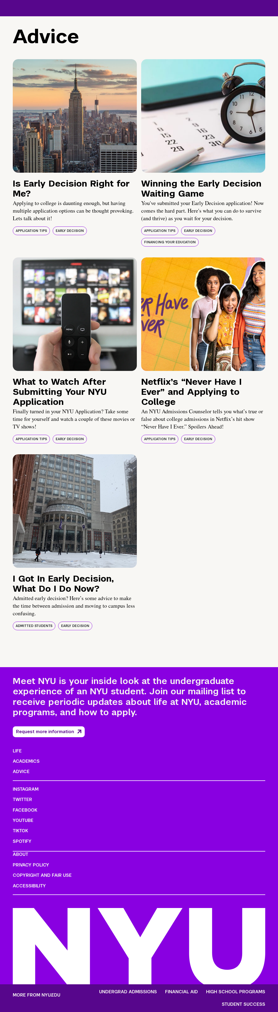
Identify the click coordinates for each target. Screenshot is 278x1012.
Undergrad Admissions (128, 992)
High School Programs (235, 992)
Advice (21, 771)
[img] (75, 116)
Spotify (22, 841)
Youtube (23, 820)
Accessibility (29, 886)
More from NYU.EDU (36, 995)
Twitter (22, 799)
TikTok (20, 831)
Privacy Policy (31, 865)
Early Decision (70, 231)
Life (17, 751)
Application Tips (31, 231)
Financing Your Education (170, 242)
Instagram (26, 789)
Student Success (243, 1004)
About (20, 854)
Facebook (25, 810)
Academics (26, 761)
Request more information (45, 731)
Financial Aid (181, 992)
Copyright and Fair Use (42, 875)
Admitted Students (34, 626)
